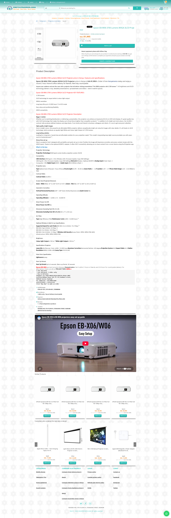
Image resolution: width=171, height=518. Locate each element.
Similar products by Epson (98, 34)
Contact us (116, 472)
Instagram (116, 482)
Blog (42, 2)
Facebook (116, 477)
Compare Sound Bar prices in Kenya (73, 498)
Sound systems (41, 488)
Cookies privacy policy (94, 477)
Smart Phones (85, 18)
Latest (31, 2)
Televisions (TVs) (41, 477)
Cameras (54, 18)
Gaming (67, 18)
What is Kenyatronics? (58, 2)
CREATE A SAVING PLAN (107, 61)
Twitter (115, 488)
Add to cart (108, 46)
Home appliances (41, 482)
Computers (61, 18)
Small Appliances (95, 18)
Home (7, 2)
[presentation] (36, 444)
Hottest (19, 2)
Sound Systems (105, 18)
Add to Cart (47, 415)
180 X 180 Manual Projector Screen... (98, 449)
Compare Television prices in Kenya (73, 482)
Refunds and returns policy (96, 482)
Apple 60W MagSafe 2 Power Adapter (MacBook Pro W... (123, 449)
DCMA (89, 488)
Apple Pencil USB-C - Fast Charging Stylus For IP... (47, 449)
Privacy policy (92, 472)
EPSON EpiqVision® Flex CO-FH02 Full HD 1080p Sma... (47, 402)
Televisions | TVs (114, 18)
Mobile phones (40, 472)
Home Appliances (76, 18)
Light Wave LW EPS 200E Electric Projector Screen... (72, 449)
